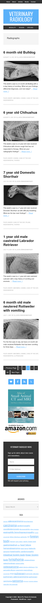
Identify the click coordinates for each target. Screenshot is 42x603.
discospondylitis (24, 529)
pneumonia (19, 570)
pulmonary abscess (32, 574)
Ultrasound (18, 356)
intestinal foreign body (14, 554)
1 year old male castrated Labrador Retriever (18, 240)
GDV (18, 545)
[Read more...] (27, 151)
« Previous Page (10, 368)
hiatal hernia (24, 548)
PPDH (12, 574)
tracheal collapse (33, 581)
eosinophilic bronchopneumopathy (18, 532)
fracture (12, 541)
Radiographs (8, 100)
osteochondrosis (9, 563)
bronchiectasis (28, 521)
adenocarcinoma (15, 521)
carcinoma (10, 525)
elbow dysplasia (34, 529)
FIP (28, 537)
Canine (23, 98)
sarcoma (17, 581)
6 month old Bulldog (19, 52)
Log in (29, 599)
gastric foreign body (29, 541)
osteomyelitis (19, 563)
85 (8, 372)
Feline (28, 222)
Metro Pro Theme (23, 597)
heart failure (25, 544)
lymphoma (16, 559)
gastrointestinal (10, 544)
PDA (36, 567)
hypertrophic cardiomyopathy (22, 551)
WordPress (22, 599)
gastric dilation (19, 541)
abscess (5, 521)
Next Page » (16, 372)
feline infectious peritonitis (18, 537)
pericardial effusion (9, 570)
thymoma (25, 581)
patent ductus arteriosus (27, 567)
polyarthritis (6, 574)
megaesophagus (29, 560)
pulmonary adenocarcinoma (15, 576)
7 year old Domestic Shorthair (19, 174)
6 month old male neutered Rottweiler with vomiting (19, 306)
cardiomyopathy (23, 525)
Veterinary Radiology (21, 16)
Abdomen (16, 98)
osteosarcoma (11, 566)
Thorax (17, 160)
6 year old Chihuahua (20, 112)
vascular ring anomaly (10, 584)
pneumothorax (28, 570)
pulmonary (20, 573)
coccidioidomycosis (11, 529)
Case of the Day (32, 98)
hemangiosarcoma (11, 548)
